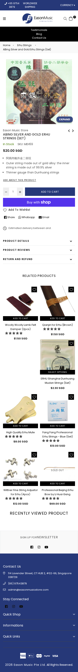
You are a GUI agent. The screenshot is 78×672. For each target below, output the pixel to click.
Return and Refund (18, 259)
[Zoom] (64, 119)
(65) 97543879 (17, 583)
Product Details (16, 241)
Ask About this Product (19, 180)
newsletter (39, 537)
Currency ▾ (67, 5)
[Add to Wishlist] (34, 289)
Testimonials (39, 30)
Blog (39, 34)
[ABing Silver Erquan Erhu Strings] (69, 130)
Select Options (57, 372)
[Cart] (71, 18)
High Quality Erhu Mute (20, 432)
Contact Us (39, 38)
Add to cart (20, 318)
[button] (13, 333)
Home (6, 45)
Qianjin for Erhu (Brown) (57, 325)
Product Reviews (16, 250)
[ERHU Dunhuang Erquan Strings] (73, 130)
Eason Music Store (15, 130)
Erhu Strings (24, 45)
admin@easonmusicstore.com (28, 590)
